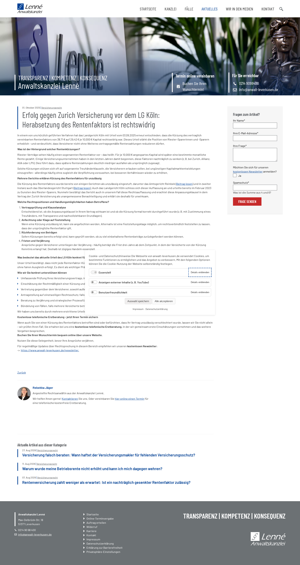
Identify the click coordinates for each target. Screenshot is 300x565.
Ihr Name (239, 120)
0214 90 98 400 (27, 530)
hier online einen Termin (129, 398)
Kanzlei (170, 8)
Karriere (91, 531)
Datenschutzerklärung (100, 543)
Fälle (189, 8)
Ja (239, 175)
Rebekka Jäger (43, 387)
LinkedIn (164, 393)
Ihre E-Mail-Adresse (245, 133)
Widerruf (91, 526)
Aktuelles (210, 8)
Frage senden (247, 201)
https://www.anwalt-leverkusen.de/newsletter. (50, 350)
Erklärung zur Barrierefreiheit (104, 547)
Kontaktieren (70, 398)
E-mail (178, 393)
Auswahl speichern (138, 301)
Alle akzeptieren (164, 301)
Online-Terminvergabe (100, 518)
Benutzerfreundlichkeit (113, 292)
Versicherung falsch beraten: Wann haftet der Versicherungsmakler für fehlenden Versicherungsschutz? (108, 455)
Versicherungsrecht (51, 107)
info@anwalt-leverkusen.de (258, 89)
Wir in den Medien (239, 8)
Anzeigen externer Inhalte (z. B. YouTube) (124, 282)
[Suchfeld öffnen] (281, 9)
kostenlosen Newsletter (248, 171)
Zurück (21, 372)
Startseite (148, 8)
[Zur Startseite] (29, 12)
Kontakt (267, 8)
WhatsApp (171, 393)
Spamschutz (241, 182)
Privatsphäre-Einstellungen (103, 551)
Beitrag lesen (184, 183)
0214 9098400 (249, 83)
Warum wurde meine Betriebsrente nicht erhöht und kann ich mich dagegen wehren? (92, 468)
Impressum (93, 539)
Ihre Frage (240, 145)
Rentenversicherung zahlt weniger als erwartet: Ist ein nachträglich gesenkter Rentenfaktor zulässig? (106, 482)
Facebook (157, 393)
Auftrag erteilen (96, 522)
